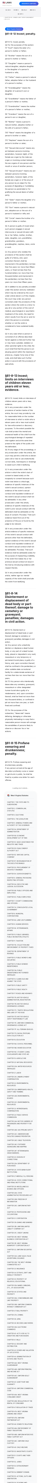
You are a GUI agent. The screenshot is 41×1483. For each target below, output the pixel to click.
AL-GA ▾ (8, 10)
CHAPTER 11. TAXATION (15, 1114)
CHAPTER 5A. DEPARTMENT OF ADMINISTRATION (18, 1004)
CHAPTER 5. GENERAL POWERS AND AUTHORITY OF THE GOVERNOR (19, 998)
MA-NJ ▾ (24, 10)
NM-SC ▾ (33, 10)
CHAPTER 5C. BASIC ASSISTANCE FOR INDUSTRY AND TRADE (20, 1017)
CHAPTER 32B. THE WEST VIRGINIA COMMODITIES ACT (19, 1437)
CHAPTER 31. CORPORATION (17, 1392)
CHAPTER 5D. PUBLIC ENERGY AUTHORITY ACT (17, 1023)
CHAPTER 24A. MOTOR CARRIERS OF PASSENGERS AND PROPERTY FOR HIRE (20, 1297)
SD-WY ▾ (20, 14)
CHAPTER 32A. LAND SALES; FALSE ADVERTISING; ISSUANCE (19, 1431)
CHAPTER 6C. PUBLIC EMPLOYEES (19, 1070)
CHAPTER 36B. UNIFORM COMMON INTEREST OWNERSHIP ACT (19, 1479)
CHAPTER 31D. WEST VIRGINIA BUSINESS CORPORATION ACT (17, 1412)
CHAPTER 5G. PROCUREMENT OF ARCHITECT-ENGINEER (18, 1042)
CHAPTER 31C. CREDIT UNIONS (17, 1406)
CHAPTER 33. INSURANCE (16, 1442)
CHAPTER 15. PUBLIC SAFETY (17, 1159)
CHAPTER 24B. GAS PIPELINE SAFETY (20, 1303)
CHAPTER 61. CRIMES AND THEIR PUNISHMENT (19, 17)
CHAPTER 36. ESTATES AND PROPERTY (16, 1466)
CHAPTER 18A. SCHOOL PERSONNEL (19, 1217)
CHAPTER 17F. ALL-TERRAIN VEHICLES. (20, 1203)
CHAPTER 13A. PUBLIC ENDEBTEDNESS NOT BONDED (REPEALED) (17, 1146)
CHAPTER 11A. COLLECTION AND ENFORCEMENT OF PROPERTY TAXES (20, 1120)
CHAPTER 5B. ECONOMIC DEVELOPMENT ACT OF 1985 (17, 1010)
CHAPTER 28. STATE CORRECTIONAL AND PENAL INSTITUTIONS (20, 1355)
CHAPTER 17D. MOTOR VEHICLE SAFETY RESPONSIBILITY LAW (18, 1191)
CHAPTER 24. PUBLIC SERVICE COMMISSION (17, 1290)
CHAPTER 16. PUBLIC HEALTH (17, 1163)
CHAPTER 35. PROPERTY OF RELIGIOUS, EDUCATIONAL (17, 1454)
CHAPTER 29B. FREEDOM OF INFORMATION (17, 1374)
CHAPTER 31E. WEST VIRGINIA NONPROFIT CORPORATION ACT (18, 1418)
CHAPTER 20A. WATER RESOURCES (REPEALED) (19, 1241)
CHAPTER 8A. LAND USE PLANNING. (19, 1093)
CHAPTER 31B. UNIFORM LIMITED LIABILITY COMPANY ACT (18, 1401)
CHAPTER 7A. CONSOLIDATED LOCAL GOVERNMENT (20, 1082)
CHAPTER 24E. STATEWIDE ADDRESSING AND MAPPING (17, 1319)
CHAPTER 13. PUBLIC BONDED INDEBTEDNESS (17, 1139)
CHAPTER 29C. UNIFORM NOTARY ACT (19, 1380)
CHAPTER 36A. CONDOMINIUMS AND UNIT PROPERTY (20, 1473)
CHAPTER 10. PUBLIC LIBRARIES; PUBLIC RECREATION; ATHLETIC (18, 1109)
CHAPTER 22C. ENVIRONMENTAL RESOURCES (18, 1277)
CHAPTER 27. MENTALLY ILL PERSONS (20, 1350)
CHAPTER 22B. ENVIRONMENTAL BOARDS (18, 1271)
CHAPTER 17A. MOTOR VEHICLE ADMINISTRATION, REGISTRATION (18, 1172)
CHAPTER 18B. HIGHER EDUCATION (19, 1221)
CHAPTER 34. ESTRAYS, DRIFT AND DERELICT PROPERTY (19, 1447)
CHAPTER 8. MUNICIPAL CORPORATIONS (15, 1088)
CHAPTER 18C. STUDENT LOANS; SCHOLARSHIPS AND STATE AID (18, 1227)
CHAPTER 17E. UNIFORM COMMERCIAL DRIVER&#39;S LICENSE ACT (20, 1198)
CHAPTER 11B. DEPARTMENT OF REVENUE (18, 1126)
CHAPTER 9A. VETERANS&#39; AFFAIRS (17, 1103)
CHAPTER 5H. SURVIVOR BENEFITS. (19, 1047)
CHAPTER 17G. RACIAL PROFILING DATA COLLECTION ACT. (18, 1208)
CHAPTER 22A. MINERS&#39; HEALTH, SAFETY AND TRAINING (20, 1264)
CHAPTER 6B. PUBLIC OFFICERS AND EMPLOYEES (20, 1065)
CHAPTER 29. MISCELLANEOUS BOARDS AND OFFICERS (18, 1361)
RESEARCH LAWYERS (29, 3)
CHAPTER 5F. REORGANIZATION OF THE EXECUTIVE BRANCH (19, 1036)
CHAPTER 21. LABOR (14, 1246)
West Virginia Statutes (14, 29)
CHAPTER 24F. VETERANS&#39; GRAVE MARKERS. (18, 1325)
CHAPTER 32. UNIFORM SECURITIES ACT (19, 1424)
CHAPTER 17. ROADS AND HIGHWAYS (19, 1167)
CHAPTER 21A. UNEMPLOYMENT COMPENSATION (18, 1251)
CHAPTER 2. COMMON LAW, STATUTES (16, 983)
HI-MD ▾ (16, 10)
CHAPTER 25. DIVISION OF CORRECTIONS (16, 1332)
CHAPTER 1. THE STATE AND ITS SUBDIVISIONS (18, 977)
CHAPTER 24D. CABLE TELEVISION (19, 1314)
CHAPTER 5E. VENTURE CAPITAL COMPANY (18, 1029)
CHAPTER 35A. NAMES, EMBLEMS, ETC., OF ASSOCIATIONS (19, 1460)
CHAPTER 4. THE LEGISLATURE (17, 992)
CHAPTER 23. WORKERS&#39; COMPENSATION (17, 1283)
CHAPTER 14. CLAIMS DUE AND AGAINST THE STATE (17, 1154)
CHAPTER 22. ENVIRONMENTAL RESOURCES (18, 1258)
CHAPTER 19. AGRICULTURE (16, 1232)
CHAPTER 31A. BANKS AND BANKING (19, 1396)
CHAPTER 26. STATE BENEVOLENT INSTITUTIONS (19, 1344)
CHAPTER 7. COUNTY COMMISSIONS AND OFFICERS (20, 1076)
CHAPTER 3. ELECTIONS (15, 988)
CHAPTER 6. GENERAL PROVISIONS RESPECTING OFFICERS (19, 1052)
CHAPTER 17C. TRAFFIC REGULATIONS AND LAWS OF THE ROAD (20, 1185)
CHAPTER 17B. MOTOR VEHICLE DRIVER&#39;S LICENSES (18, 1179)
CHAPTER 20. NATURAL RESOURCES (19, 1236)
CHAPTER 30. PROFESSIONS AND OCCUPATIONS (18, 1387)
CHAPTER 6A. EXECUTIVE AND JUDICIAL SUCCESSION (17, 1059)
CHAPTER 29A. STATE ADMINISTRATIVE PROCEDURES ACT (19, 1368)
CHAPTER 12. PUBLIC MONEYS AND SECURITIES (19, 1132)
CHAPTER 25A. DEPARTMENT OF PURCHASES (18, 1338)
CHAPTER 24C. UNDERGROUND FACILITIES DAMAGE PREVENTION (18, 1309)
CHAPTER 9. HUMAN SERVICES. (18, 1097)
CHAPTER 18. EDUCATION (16, 1213)
